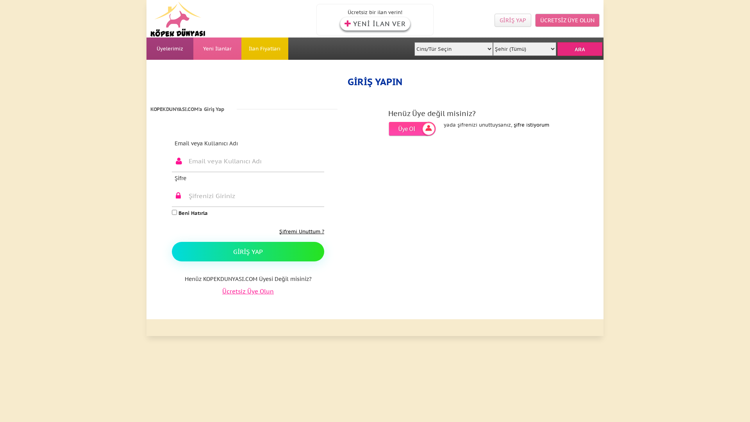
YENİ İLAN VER (379, 24)
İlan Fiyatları (264, 48)
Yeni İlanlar (217, 48)
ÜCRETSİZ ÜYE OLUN (567, 20)
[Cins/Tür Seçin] (453, 47)
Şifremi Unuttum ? (301, 231)
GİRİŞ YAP (513, 20)
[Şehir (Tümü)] (524, 47)
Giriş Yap (248, 252)
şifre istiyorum (531, 125)
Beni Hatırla (192, 213)
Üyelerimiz (170, 48)
